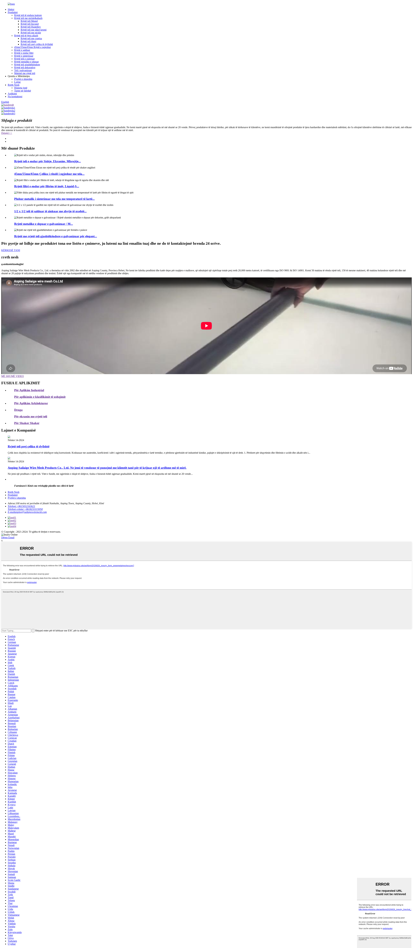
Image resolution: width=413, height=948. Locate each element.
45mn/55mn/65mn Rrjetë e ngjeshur (32, 47)
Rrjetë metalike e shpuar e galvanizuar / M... (43, 224)
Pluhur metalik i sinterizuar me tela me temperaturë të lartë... (54, 199)
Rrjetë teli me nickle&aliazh (28, 18)
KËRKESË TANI (10, 250)
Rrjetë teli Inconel (30, 24)
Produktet (13, 12)
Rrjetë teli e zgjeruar (24, 58)
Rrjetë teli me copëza (31, 38)
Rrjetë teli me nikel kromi (33, 29)
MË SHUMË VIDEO (12, 376)
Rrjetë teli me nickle (31, 32)
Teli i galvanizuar (23, 70)
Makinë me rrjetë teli (24, 73)
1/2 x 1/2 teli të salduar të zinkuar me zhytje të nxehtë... (50, 211)
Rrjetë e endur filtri (23, 53)
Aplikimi (12, 93)
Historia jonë (20, 87)
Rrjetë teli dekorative (24, 67)
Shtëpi (11, 9)
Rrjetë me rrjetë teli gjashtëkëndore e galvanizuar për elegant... (55, 236)
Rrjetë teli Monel (29, 21)
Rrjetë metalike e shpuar (26, 61)
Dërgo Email (7, 537)
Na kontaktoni (15, 96)
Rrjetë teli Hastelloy (31, 26)
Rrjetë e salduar (22, 50)
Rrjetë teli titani (28, 41)
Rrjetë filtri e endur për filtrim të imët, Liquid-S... (46, 186)
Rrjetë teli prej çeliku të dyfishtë (37, 44)
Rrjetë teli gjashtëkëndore (27, 64)
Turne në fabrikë (22, 90)
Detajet (6, 133)
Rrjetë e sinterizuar (23, 55)
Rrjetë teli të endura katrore (28, 15)
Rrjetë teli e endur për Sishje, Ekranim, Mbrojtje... (47, 161)
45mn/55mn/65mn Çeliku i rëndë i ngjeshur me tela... (49, 174)
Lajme (17, 82)
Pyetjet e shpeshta (23, 79)
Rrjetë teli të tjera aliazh (26, 35)
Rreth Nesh (13, 85)
